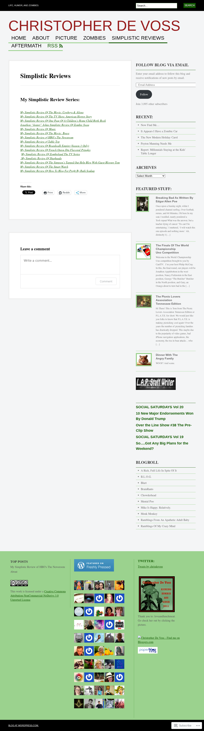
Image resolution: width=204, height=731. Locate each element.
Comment (106, 281)
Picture (66, 38)
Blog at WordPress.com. (23, 725)
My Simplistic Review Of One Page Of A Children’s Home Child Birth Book (63, 120)
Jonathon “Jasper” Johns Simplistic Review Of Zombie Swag (54, 125)
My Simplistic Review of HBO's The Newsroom (37, 567)
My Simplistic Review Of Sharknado (41, 158)
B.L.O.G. (146, 477)
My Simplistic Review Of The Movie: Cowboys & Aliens (51, 112)
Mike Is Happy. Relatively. (156, 507)
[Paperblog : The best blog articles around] (148, 655)
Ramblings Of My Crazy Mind (158, 526)
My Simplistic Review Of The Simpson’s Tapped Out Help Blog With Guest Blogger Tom (70, 162)
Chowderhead (148, 495)
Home (18, 38)
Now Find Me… (150, 125)
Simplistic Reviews (138, 38)
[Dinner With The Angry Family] (144, 361)
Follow (144, 94)
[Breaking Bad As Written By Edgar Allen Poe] (144, 205)
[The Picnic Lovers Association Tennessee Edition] (144, 303)
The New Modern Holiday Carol (159, 137)
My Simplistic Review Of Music (38, 129)
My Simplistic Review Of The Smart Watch (44, 166)
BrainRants (147, 489)
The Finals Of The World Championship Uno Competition (172, 249)
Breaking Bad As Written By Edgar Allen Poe (174, 199)
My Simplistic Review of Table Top (40, 141)
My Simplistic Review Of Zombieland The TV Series (50, 154)
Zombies (94, 38)
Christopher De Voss (94, 26)
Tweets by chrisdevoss (150, 566)
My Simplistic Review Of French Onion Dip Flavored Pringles (55, 150)
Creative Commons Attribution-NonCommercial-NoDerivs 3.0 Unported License (38, 595)
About (40, 38)
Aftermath (26, 45)
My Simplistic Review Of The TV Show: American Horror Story (56, 116)
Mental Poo (147, 501)
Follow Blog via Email (162, 65)
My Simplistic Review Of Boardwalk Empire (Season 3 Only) (54, 146)
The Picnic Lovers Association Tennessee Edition (168, 300)
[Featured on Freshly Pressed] (94, 573)
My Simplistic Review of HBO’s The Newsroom (46, 137)
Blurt (144, 483)
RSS (52, 45)
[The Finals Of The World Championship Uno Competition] (144, 253)
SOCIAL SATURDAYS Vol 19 (159, 437)
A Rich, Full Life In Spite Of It (159, 470)
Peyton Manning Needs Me (156, 143)
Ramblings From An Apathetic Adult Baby (165, 520)
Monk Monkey (149, 514)
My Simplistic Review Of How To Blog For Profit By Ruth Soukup (57, 171)
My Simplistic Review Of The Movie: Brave (44, 133)
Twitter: (146, 561)
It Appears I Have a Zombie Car (159, 131)
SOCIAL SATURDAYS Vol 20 (159, 407)
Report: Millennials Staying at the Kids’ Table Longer (163, 151)
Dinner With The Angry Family (167, 356)
